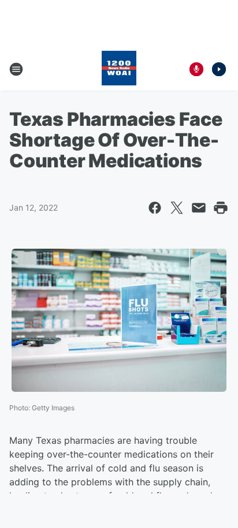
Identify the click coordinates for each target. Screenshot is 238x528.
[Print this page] (221, 208)
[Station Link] (119, 69)
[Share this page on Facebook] (155, 208)
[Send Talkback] (196, 69)
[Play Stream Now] (219, 69)
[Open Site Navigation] (16, 69)
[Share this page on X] (177, 208)
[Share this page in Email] (199, 208)
